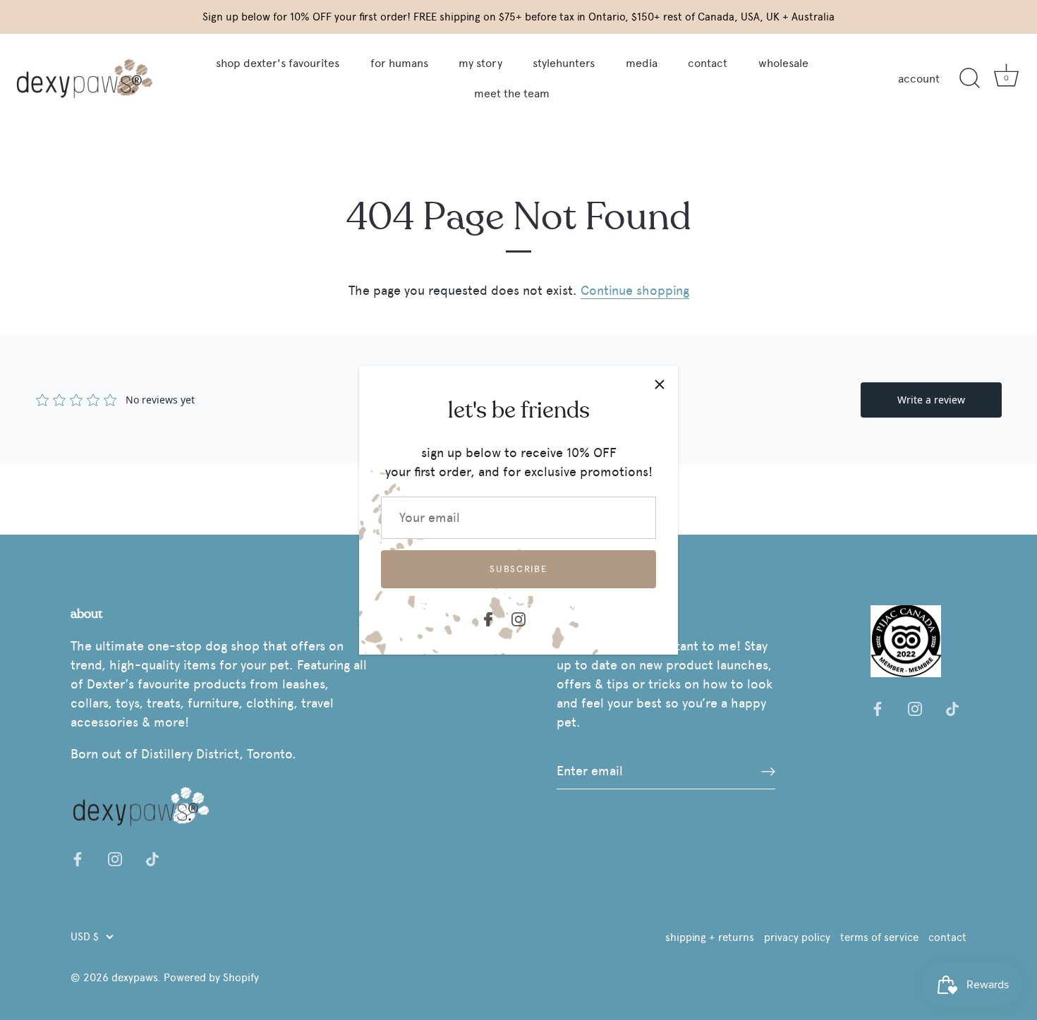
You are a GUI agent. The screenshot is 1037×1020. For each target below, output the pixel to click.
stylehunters (564, 63)
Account (919, 78)
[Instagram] (518, 616)
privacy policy (797, 937)
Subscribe (518, 569)
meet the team (512, 93)
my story (480, 63)
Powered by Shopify (211, 977)
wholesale (783, 63)
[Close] (659, 383)
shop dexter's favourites (277, 63)
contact (707, 63)
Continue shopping (635, 290)
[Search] (969, 78)
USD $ (85, 936)
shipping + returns (709, 937)
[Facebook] (488, 616)
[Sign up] (768, 771)
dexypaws (134, 977)
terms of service (879, 937)
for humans (399, 63)
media (641, 63)
